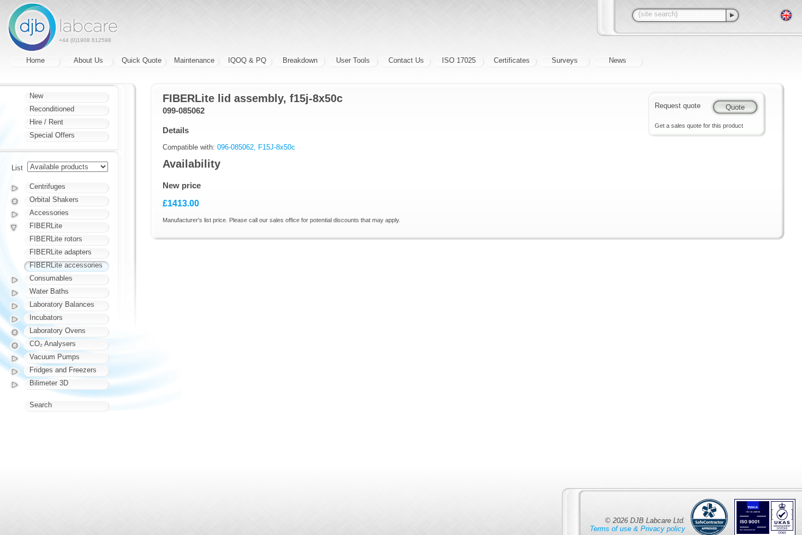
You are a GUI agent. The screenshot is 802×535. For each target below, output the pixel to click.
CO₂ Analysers (52, 344)
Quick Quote (141, 60)
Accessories (49, 213)
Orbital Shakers (54, 199)
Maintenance (194, 60)
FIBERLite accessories (66, 265)
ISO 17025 (459, 60)
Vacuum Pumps (54, 357)
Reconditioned (51, 109)
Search (40, 405)
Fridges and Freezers (63, 370)
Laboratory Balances (61, 304)
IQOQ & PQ (247, 60)
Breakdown (300, 60)
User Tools (353, 60)
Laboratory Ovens (57, 330)
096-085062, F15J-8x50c (256, 147)
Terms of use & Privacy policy (637, 529)
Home (35, 60)
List (17, 168)
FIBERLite (45, 226)
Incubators (46, 317)
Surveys (565, 60)
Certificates (512, 60)
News (617, 60)
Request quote (678, 106)
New (36, 96)
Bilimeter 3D (48, 383)
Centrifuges (47, 186)
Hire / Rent (46, 122)
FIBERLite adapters (60, 252)
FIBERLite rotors (55, 239)
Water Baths (49, 291)
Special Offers (52, 135)
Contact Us (406, 60)
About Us (88, 60)
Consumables (51, 278)
